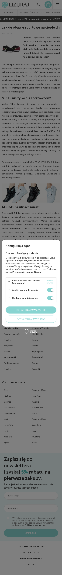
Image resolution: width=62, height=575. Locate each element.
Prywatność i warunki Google (26, 272)
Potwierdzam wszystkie (31, 310)
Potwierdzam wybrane (31, 319)
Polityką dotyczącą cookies (28, 260)
